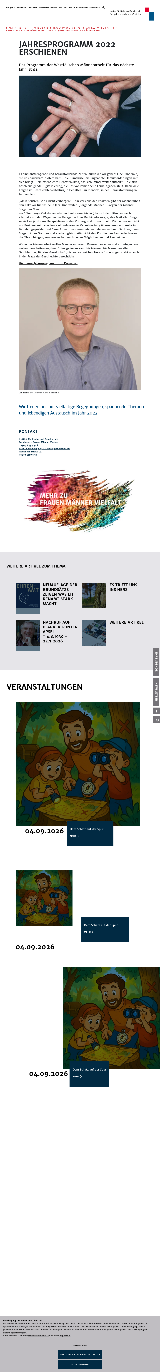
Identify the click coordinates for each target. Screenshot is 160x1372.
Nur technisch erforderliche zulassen (80, 1354)
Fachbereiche (40, 28)
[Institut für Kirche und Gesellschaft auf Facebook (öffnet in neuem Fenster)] (156, 711)
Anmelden (94, 7)
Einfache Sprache (78, 7)
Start (9, 28)
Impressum (65, 1335)
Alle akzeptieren (80, 1364)
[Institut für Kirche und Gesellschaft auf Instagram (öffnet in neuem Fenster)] (156, 719)
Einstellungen (80, 1345)
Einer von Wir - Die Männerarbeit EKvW (29, 30)
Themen (33, 7)
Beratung (22, 7)
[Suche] (103, 7)
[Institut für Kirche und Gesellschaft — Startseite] (132, 14)
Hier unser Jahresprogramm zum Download (48, 263)
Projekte (10, 7)
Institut (63, 7)
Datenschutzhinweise (38, 1335)
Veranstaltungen (48, 7)
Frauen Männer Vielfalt (67, 28)
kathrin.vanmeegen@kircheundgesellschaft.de (44, 448)
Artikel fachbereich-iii (100, 28)
